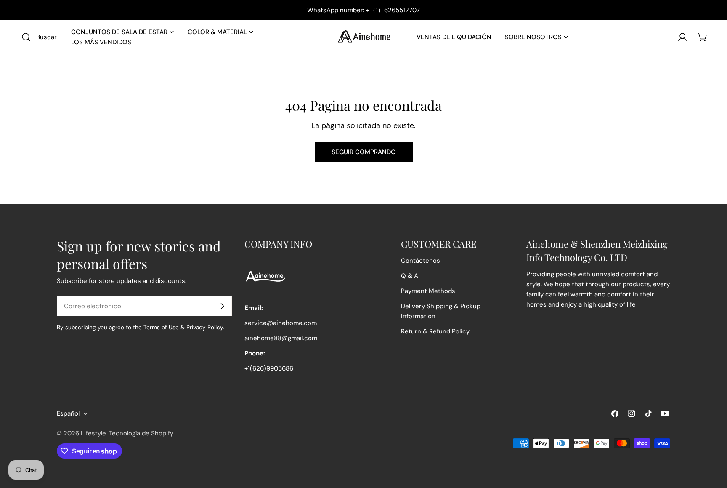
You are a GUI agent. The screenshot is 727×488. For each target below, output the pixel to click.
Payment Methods (428, 291)
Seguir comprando (364, 152)
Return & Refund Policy (435, 331)
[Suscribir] (222, 306)
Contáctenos (420, 260)
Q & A (409, 276)
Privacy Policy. (205, 327)
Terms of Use (161, 327)
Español (68, 413)
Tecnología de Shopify (141, 433)
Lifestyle (93, 433)
